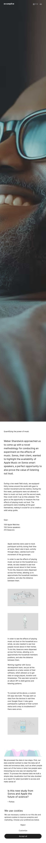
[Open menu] (40, 4)
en (34, 4)
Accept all (23, 836)
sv (37, 4)
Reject (23, 825)
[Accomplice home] (11, 4)
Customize (23, 830)
